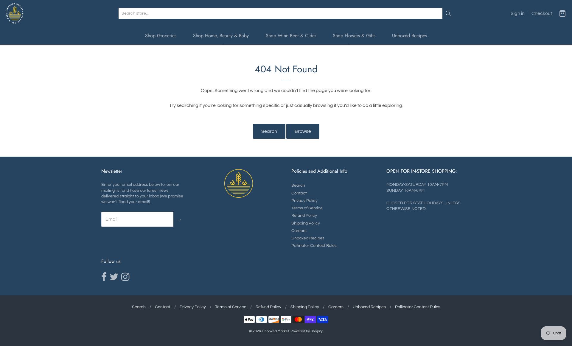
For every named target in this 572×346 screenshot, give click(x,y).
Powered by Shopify (306, 331)
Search (269, 131)
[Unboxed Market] (15, 13)
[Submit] (448, 13)
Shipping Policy (305, 223)
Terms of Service (307, 208)
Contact (299, 193)
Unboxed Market (275, 331)
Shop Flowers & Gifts (354, 35)
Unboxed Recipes (409, 35)
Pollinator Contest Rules (314, 246)
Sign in (518, 13)
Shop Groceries (160, 35)
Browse (303, 131)
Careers (299, 231)
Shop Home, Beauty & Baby (221, 35)
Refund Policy (304, 215)
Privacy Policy (304, 201)
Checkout (541, 13)
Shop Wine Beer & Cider (291, 35)
